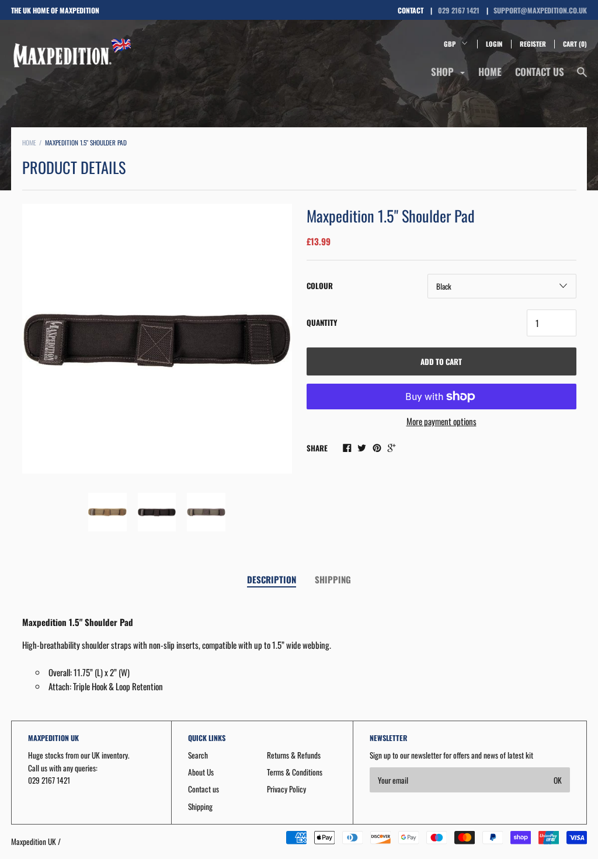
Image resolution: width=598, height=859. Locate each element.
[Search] (582, 76)
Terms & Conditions (294, 772)
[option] (157, 339)
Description (271, 579)
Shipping (333, 579)
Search (198, 755)
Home (490, 71)
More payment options (441, 421)
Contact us (539, 71)
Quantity (322, 322)
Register (533, 43)
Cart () (575, 43)
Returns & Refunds (294, 755)
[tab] (271, 579)
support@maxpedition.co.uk (540, 10)
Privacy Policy (286, 789)
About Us (201, 772)
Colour (320, 285)
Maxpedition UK (33, 841)
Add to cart (441, 361)
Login (494, 43)
